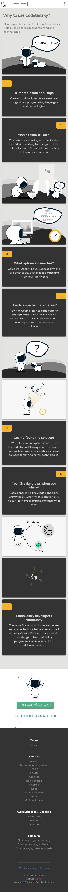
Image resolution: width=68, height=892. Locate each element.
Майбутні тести (34, 800)
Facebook (34, 816)
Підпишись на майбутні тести (38, 716)
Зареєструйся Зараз (35, 705)
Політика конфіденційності (34, 844)
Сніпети (34, 777)
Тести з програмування (34, 765)
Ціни (34, 788)
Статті (34, 773)
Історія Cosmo (34, 792)
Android (34, 784)
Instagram (34, 824)
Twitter (34, 820)
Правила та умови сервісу (34, 840)
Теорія (34, 769)
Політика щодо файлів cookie (34, 848)
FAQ (34, 796)
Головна (34, 761)
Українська (25, 868)
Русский (44, 868)
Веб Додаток (34, 781)
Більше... (34, 745)
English (35, 868)
